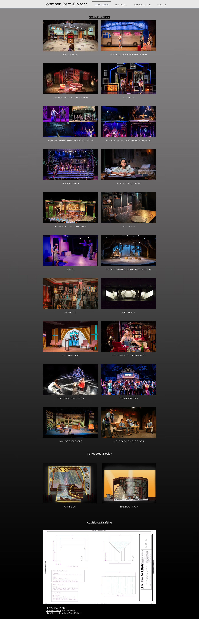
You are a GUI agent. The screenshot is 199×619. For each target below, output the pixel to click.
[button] (99, 567)
